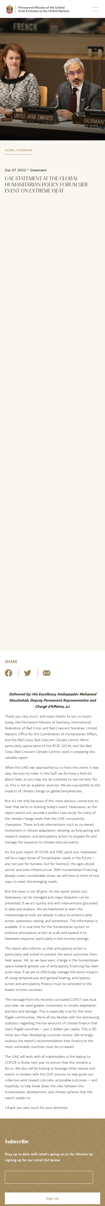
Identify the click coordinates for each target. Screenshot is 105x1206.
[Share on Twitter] (27, 675)
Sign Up (52, 1198)
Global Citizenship (18, 150)
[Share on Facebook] (8, 675)
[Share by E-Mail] (46, 675)
